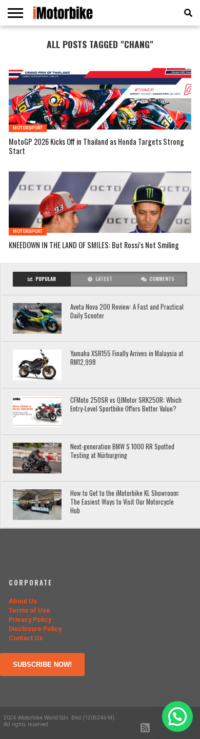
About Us (23, 601)
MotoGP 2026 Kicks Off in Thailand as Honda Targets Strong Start (96, 146)
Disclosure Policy (35, 629)
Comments (161, 278)
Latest (103, 278)
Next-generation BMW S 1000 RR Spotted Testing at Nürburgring (122, 451)
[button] (177, 716)
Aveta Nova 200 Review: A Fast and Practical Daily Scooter (127, 311)
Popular (45, 278)
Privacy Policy (30, 619)
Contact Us (26, 638)
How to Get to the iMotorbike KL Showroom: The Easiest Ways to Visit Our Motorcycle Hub (124, 502)
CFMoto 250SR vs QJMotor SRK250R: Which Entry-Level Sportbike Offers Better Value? (126, 404)
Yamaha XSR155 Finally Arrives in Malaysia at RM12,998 (127, 358)
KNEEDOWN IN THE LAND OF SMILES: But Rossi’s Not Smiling (94, 245)
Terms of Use (29, 610)
